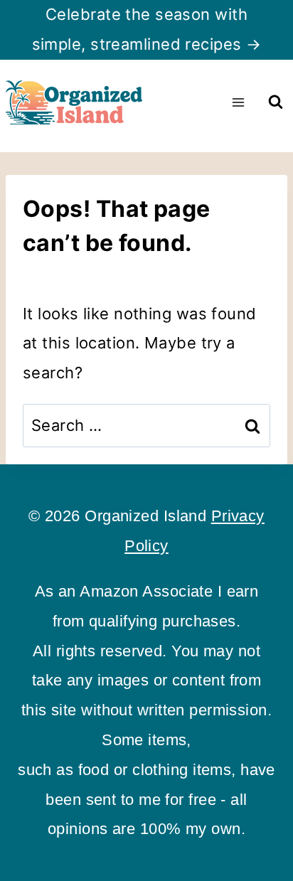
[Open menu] (238, 102)
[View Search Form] (275, 102)
